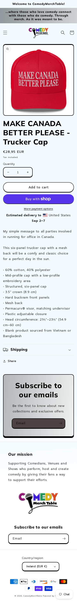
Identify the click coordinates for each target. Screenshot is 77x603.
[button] (5, 32)
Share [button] (12, 361)
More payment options (38, 209)
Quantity (9, 164)
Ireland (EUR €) (36, 566)
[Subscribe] (60, 423)
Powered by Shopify (52, 596)
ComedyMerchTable (32, 596)
